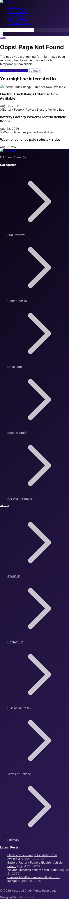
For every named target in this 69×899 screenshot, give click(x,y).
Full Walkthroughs (19, 23)
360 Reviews (16, 8)
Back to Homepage (14, 70)
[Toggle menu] (1, 34)
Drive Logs (14, 16)
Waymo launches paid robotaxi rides (30, 139)
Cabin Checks (17, 12)
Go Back (34, 70)
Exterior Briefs (17, 19)
